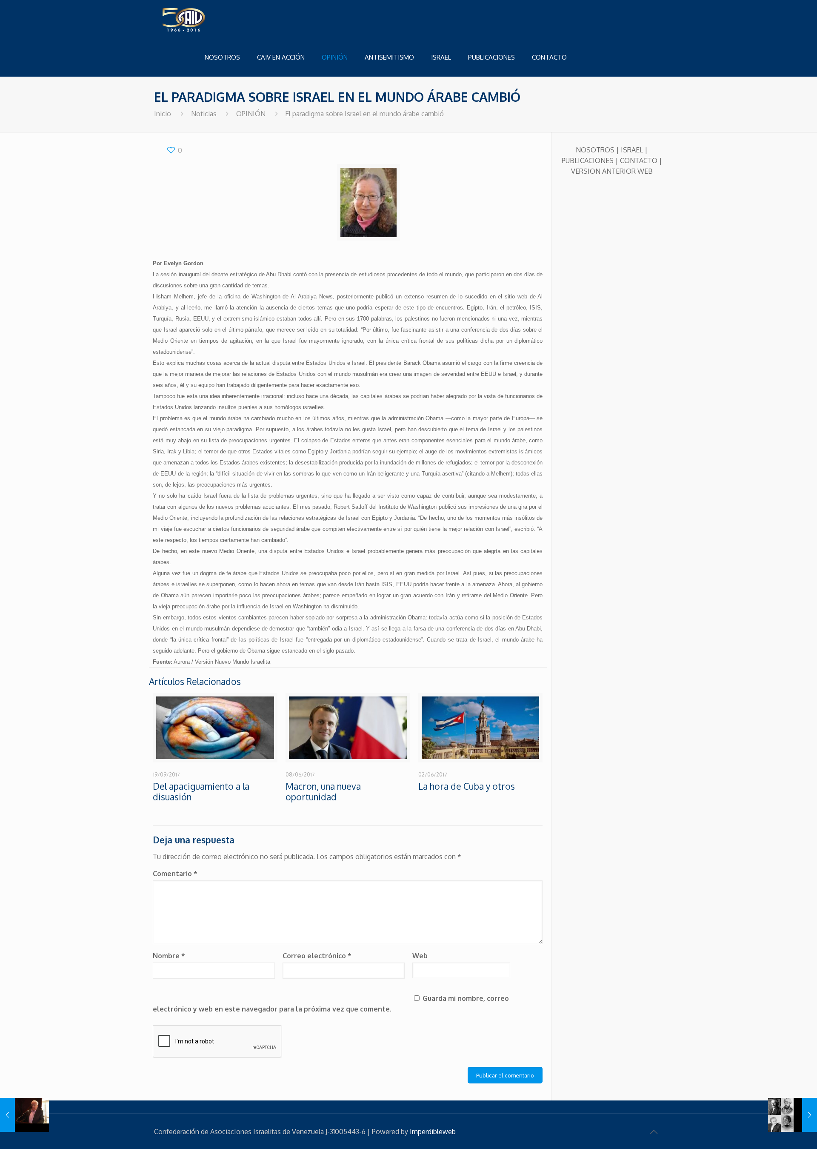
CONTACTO (638, 160)
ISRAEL (632, 150)
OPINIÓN (251, 113)
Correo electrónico (317, 955)
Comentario (175, 873)
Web (420, 955)
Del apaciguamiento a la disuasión (201, 791)
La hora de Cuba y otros (466, 786)
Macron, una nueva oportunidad (323, 791)
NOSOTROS (595, 150)
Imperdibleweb (433, 1131)
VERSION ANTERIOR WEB (612, 171)
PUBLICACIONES (588, 160)
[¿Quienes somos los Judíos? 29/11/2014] (792, 1115)
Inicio (162, 113)
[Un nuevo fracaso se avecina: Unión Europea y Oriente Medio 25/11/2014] (24, 1115)
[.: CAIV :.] (205, 19)
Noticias (204, 113)
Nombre (169, 955)
